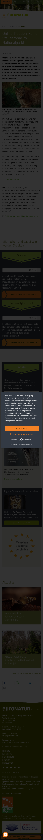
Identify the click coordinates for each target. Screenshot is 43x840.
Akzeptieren (22, 428)
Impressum (14, 444)
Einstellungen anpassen (22, 434)
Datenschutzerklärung (25, 444)
